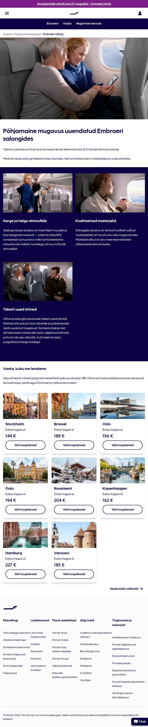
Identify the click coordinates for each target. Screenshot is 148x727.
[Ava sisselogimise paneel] (140, 13)
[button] (7, 13)
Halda (67, 23)
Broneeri (53, 23)
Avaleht (7, 34)
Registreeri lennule (88, 23)
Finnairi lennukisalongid (27, 34)
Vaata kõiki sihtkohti (124, 589)
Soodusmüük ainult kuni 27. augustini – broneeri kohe (74, 4)
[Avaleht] (74, 13)
